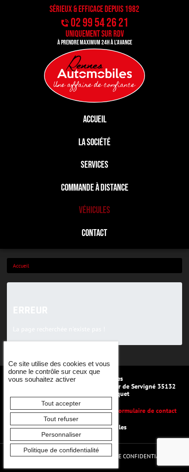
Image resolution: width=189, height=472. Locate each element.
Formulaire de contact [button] (146, 410)
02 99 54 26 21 (99, 23)
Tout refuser (61, 419)
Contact (94, 233)
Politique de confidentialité (127, 456)
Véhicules (94, 210)
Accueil (94, 119)
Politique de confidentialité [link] (61, 450)
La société (94, 142)
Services (94, 164)
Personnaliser (61, 434)
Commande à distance (94, 187)
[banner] (94, 76)
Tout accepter (61, 403)
